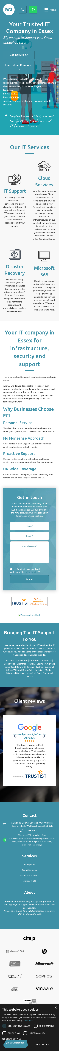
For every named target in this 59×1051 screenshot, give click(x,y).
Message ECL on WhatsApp (32, 813)
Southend (34, 660)
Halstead (20, 673)
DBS (52, 992)
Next (43, 736)
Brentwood (9, 663)
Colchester (46, 660)
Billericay (10, 673)
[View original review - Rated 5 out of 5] (30, 741)
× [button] (55, 1008)
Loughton (10, 666)
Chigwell (49, 663)
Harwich (31, 673)
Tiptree (39, 666)
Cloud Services (29, 848)
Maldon (48, 670)
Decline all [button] (42, 1044)
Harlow (31, 663)
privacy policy (31, 572)
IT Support (29, 843)
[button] (19, 55)
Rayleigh (39, 670)
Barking (30, 666)
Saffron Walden (13, 670)
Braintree (21, 663)
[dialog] (29, 1027)
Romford (20, 666)
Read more (28, 1020)
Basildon (10, 660)
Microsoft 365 (30, 859)
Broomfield (27, 670)
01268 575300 (32, 809)
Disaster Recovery (29, 854)
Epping (40, 663)
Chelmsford (22, 660)
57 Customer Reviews (38, 604)
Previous (16, 736)
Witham (49, 666)
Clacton (29, 676)
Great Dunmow (44, 673)
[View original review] (29, 727)
